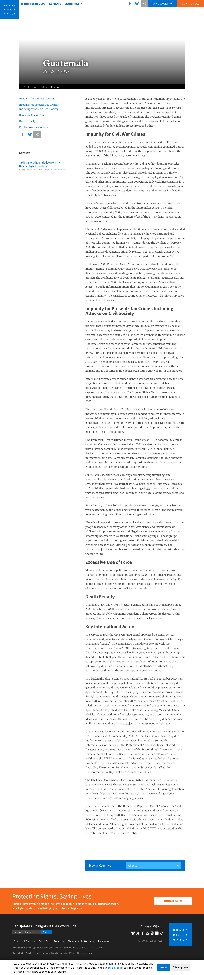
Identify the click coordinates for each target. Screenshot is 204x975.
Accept (163, 967)
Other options (181, 967)
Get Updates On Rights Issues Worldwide (44, 925)
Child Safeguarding (86, 941)
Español (55, 86)
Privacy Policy (45, 941)
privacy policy (115, 967)
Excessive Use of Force (32, 115)
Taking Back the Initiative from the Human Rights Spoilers (40, 164)
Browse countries (100, 865)
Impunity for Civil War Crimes (37, 98)
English (43, 86)
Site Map (72, 941)
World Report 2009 (33, 3)
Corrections (31, 941)
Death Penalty (27, 121)
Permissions (59, 941)
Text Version (103, 941)
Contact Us (18, 941)
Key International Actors (33, 127)
